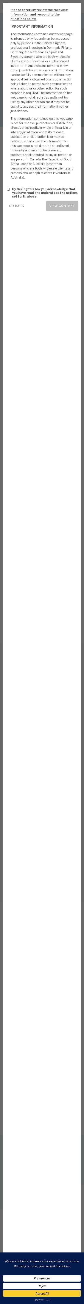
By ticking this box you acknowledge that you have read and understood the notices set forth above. (45, 192)
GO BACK (16, 206)
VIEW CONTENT (62, 205)
